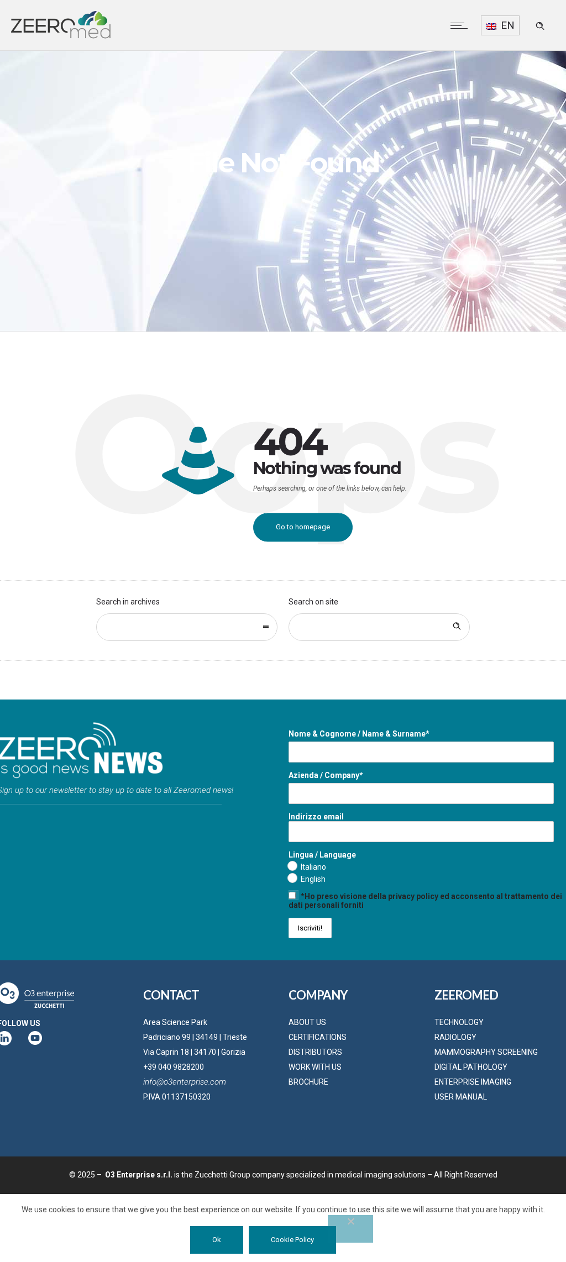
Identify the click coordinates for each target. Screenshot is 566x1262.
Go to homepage (303, 527)
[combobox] (186, 627)
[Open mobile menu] (461, 25)
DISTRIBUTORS (315, 1052)
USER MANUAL (460, 1096)
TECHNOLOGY (459, 1022)
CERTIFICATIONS (318, 1037)
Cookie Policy (292, 1239)
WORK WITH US (315, 1067)
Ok (216, 1239)
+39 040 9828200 (173, 1067)
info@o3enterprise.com (184, 1082)
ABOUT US (307, 1022)
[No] (350, 1229)
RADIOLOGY (455, 1037)
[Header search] (540, 26)
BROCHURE (308, 1081)
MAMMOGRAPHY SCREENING (486, 1052)
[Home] (61, 36)
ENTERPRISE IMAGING (472, 1081)
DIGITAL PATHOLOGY (470, 1067)
